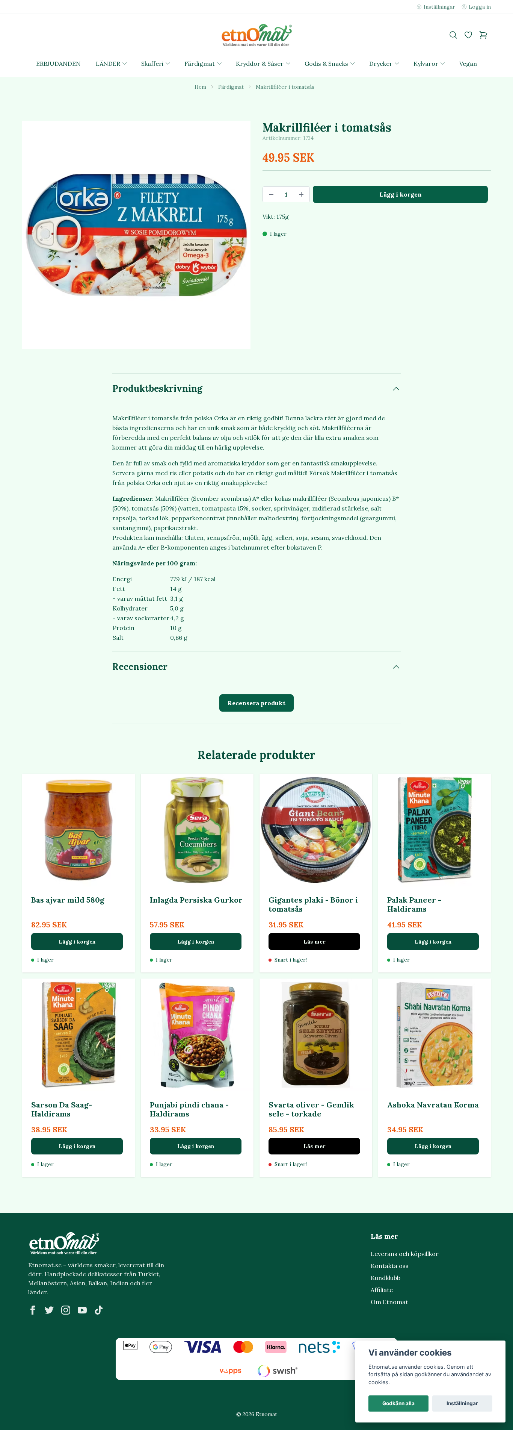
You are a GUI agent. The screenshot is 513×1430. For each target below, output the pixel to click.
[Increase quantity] (301, 194)
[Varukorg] (483, 34)
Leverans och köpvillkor (405, 1253)
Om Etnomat (389, 1302)
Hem (200, 86)
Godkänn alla (398, 1403)
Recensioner (139, 667)
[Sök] (453, 34)
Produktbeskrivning (157, 388)
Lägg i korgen (77, 941)
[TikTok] (98, 1310)
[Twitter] (49, 1310)
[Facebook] (32, 1310)
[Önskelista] (468, 34)
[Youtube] (82, 1310)
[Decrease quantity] (271, 194)
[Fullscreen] (136, 235)
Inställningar (462, 1403)
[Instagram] (65, 1310)
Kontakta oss (390, 1265)
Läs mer (314, 941)
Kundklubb (385, 1278)
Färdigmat (231, 86)
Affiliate (382, 1290)
